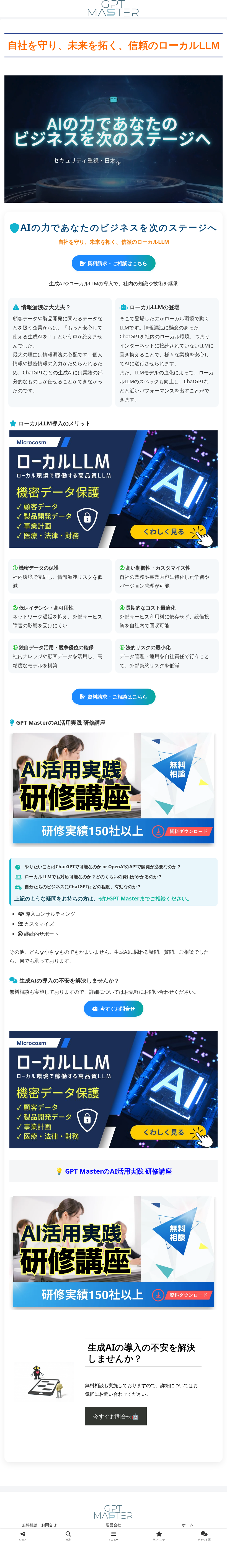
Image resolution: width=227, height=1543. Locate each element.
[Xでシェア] (37, 1442)
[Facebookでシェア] (37, 1457)
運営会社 (113, 1525)
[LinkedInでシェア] (113, 1472)
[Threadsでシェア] (88, 1457)
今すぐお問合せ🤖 (116, 1416)
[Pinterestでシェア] (62, 1472)
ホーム (188, 1525)
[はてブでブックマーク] (138, 1457)
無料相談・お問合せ (39, 1525)
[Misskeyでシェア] (189, 1442)
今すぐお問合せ (117, 1008)
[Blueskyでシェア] (138, 1442)
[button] (164, 1472)
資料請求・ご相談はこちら (117, 263)
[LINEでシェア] (189, 1457)
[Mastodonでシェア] (88, 1442)
